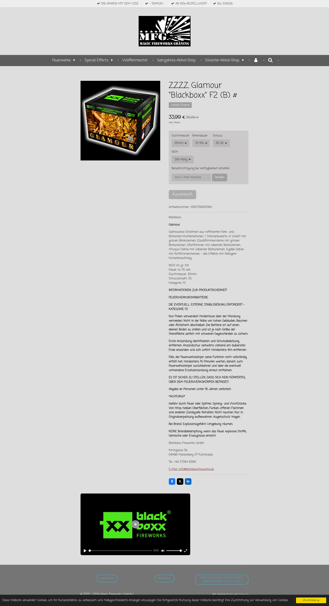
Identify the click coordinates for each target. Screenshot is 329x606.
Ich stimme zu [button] (311, 600)
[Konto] (256, 60)
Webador (243, 594)
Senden (219, 177)
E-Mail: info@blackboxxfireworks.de (191, 469)
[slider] (120, 550)
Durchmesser (180, 136)
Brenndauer (200, 136)
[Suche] (270, 60)
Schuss (217, 136)
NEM (175, 152)
